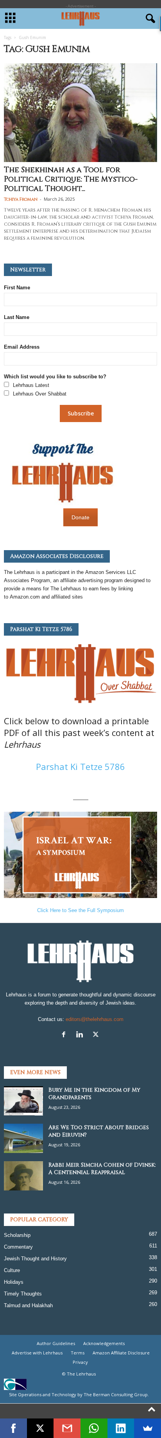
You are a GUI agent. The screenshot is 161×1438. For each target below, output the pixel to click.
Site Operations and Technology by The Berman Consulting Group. (79, 1394)
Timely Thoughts (23, 1294)
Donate (80, 517)
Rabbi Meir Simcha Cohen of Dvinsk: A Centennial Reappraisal (102, 1168)
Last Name (16, 317)
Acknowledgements (104, 1343)
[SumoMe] (147, 1428)
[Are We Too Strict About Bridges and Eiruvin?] (23, 1138)
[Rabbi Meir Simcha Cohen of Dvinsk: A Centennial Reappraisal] (23, 1175)
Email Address (21, 347)
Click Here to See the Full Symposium (80, 910)
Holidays (13, 1282)
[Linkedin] (81, 1035)
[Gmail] (67, 1428)
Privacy (80, 1362)
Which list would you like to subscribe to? (55, 377)
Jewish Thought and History (35, 1259)
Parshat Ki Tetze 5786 (80, 766)
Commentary (18, 1247)
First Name (17, 287)
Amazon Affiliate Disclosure (121, 1353)
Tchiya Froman (21, 199)
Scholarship (17, 1235)
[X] (96, 1035)
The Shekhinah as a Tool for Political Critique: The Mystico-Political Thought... (71, 179)
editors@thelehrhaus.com (94, 1019)
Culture (12, 1270)
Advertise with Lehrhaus (37, 1353)
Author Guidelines (56, 1343)
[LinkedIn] (120, 1428)
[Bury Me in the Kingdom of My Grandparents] (23, 1100)
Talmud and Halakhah (28, 1305)
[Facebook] (65, 1035)
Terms (77, 1353)
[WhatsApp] (93, 1428)
